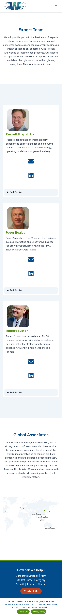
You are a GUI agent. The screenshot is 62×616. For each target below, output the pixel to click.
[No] (58, 606)
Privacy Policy (38, 611)
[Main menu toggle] (56, 6)
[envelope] (31, 161)
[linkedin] (31, 175)
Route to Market (36, 584)
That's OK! (23, 611)
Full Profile (16, 192)
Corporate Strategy (27, 575)
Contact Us (31, 591)
